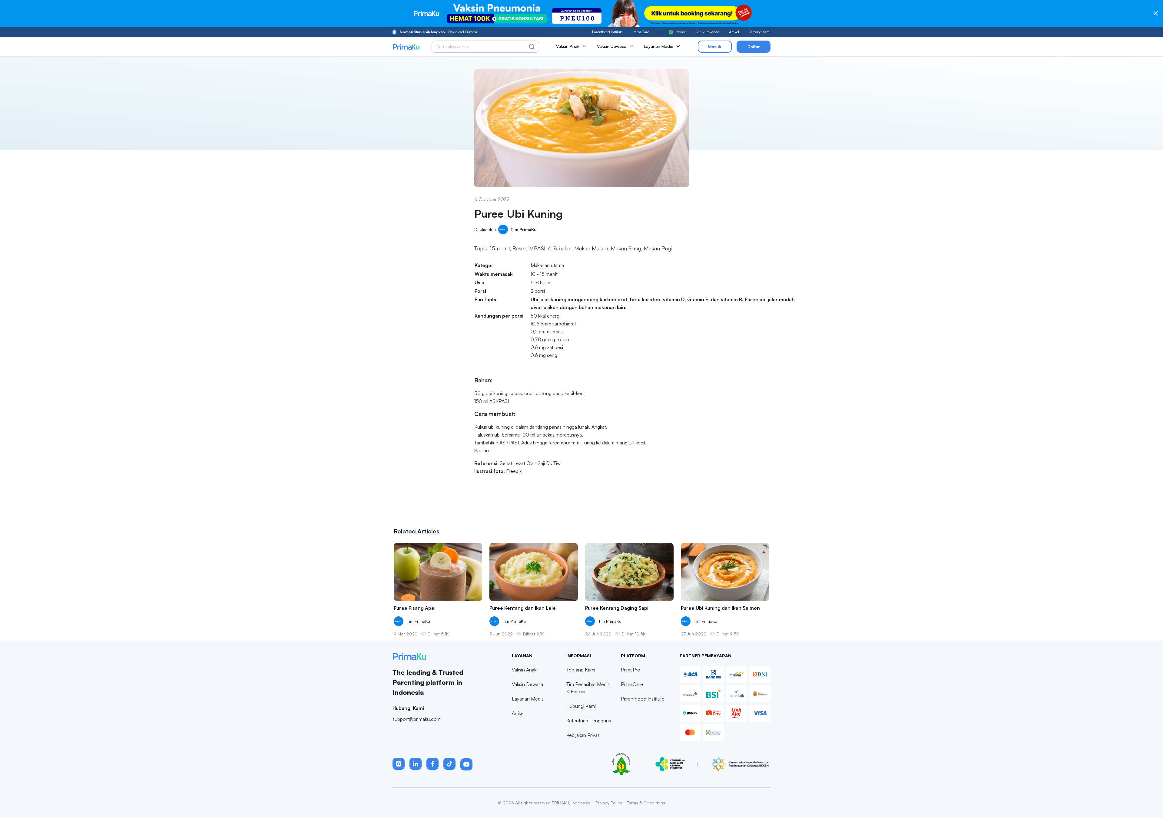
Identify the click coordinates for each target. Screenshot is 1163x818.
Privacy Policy (608, 802)
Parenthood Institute (607, 32)
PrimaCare (640, 32)
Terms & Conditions (646, 802)
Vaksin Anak (524, 670)
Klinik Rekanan (707, 32)
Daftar (753, 46)
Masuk (714, 46)
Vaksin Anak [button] (567, 46)
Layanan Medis (528, 699)
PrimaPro (630, 670)
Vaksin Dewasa (527, 684)
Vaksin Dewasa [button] (611, 46)
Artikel (734, 32)
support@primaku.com (417, 719)
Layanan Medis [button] (658, 46)
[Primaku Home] (406, 47)
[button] (399, 764)
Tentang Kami (759, 32)
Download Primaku (439, 32)
